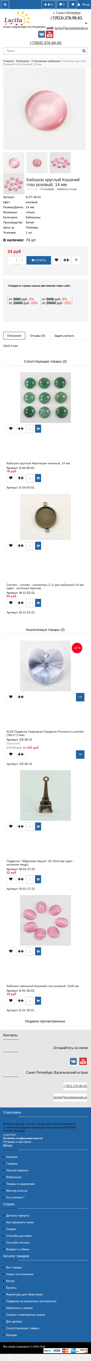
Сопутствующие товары (22, 1328)
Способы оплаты (18, 1242)
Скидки (11, 1229)
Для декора (14, 1321)
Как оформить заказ (20, 1222)
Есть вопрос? (15, 1197)
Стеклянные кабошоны (46, 61)
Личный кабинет (17, 1170)
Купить (40, 260)
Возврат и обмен (17, 1249)
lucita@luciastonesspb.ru (71, 28)
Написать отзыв (67, 189)
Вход (86, 4)
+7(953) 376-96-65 (45, 43)
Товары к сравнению (20, 1183)
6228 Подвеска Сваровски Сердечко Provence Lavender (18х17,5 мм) (45, 733)
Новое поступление (19, 1274)
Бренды (11, 1335)
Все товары (14, 1267)
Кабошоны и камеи (19, 1308)
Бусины (11, 1287)
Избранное (13, 1177)
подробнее (9, 1134)
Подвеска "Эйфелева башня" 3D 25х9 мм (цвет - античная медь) (40, 862)
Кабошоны (22, 61)
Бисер (10, 1281)
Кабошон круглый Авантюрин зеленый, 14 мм (38, 463)
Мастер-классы (16, 1190)
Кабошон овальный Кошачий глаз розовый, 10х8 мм (43, 986)
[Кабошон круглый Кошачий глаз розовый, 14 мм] (44, 109)
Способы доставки (19, 1235)
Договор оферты (17, 1215)
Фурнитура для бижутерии (24, 1294)
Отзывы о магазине (17, 1142)
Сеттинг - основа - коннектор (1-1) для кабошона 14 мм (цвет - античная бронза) (45, 586)
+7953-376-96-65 (75, 1086)
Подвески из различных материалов (31, 1301)
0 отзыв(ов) (47, 189)
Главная (8, 61)
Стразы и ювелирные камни (25, 1314)
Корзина (12, 1156)
